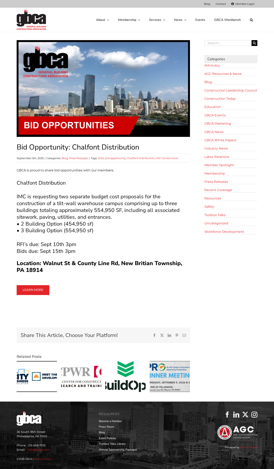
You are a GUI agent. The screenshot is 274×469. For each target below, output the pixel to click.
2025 (101, 158)
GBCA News (213, 132)
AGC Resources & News (223, 74)
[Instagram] (254, 415)
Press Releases (78, 158)
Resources (212, 198)
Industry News (216, 148)
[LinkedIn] (236, 415)
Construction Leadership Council (230, 90)
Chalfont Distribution (141, 158)
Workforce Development (224, 232)
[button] (251, 20)
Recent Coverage (218, 190)
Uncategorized (216, 223)
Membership (214, 173)
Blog (65, 158)
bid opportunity (115, 158)
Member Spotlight (219, 165)
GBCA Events (215, 115)
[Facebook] (227, 415)
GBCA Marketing (217, 123)
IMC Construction (167, 158)
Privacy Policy (42, 458)
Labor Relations (216, 157)
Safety (209, 207)
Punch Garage (248, 447)
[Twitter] (245, 415)
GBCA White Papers (220, 140)
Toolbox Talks (215, 215)
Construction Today (220, 99)
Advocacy (212, 65)
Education (212, 107)
